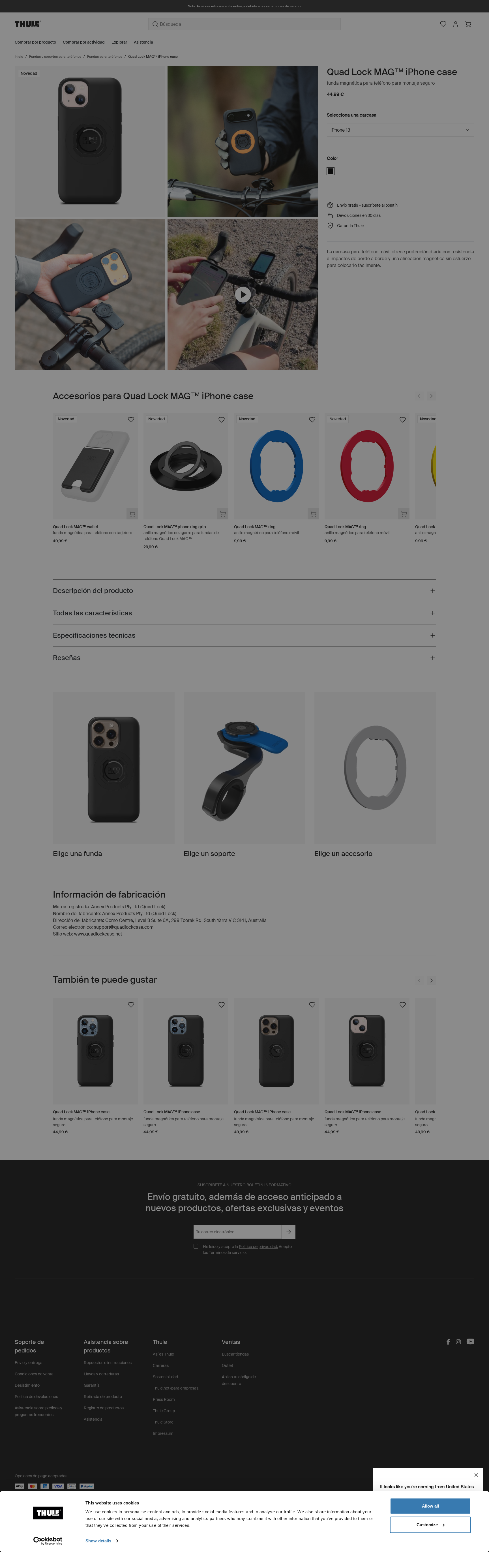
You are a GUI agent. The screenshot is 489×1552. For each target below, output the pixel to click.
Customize (427, 1524)
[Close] (476, 1475)
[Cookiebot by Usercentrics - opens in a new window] (48, 1541)
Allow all (430, 1506)
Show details (98, 1540)
